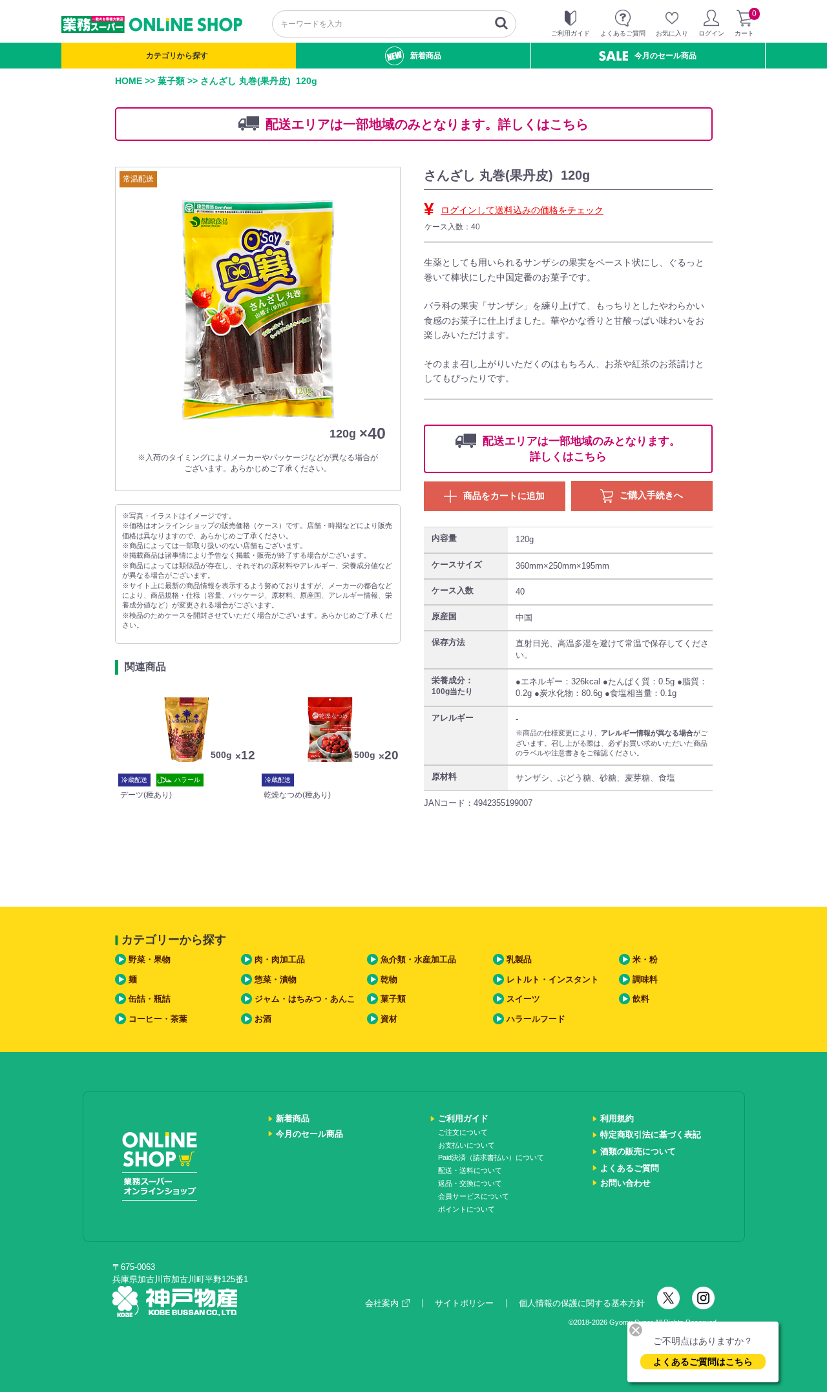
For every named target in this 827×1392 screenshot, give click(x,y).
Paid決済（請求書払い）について (491, 1157)
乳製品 (519, 959)
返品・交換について (470, 1183)
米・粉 (645, 959)
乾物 (389, 979)
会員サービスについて (473, 1196)
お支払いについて (466, 1145)
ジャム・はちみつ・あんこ (305, 999)
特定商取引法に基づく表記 (650, 1134)
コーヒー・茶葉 (158, 1019)
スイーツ (523, 999)
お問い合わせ (625, 1183)
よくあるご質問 (629, 1168)
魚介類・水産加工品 (418, 959)
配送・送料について (470, 1170)
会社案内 (382, 1303)
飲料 (641, 999)
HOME (128, 81)
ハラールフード (536, 1019)
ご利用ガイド (463, 1118)
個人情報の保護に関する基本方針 (582, 1303)
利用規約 (617, 1118)
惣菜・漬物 (276, 979)
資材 (389, 1019)
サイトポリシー (464, 1303)
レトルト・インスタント (553, 979)
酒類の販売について (638, 1151)
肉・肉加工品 (280, 959)
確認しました (419, 749)
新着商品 (425, 55)
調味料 (645, 979)
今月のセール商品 (665, 55)
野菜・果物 (150, 959)
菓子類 (171, 81)
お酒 (263, 1019)
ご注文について (463, 1132)
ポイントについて (466, 1209)
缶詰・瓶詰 (150, 999)
